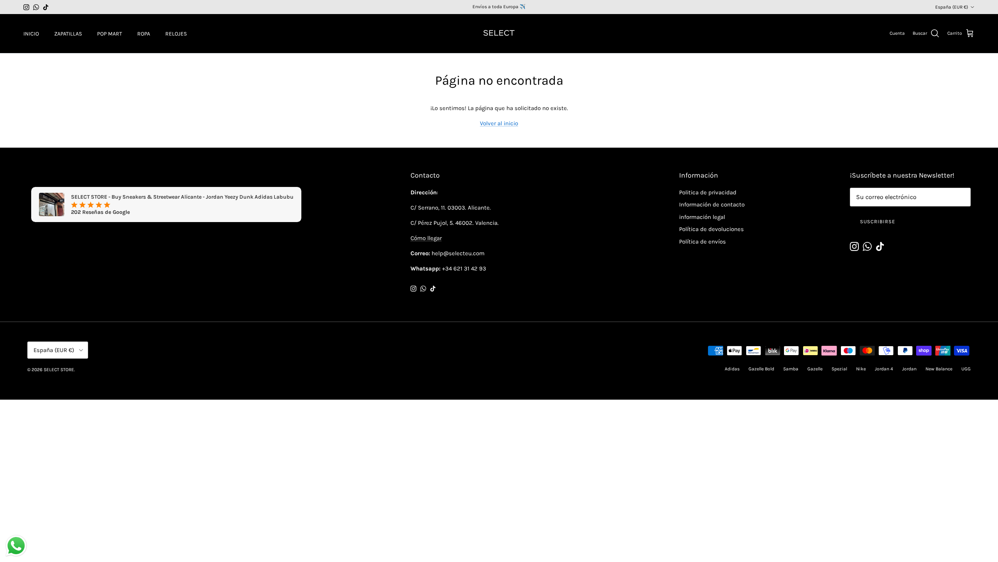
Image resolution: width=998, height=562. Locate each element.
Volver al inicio (499, 123)
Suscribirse (877, 221)
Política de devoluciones (711, 229)
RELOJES (176, 33)
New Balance (938, 369)
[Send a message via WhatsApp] (16, 546)
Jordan (909, 369)
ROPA (143, 33)
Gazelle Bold (761, 369)
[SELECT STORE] (499, 33)
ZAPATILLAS (68, 33)
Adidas (732, 369)
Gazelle (815, 369)
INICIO (31, 33)
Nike (861, 369)
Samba (790, 369)
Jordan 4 (884, 369)
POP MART (109, 33)
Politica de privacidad (707, 192)
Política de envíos (702, 241)
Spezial (839, 369)
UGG (966, 369)
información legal (702, 217)
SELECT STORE (59, 369)
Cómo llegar (426, 238)
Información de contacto (712, 204)
